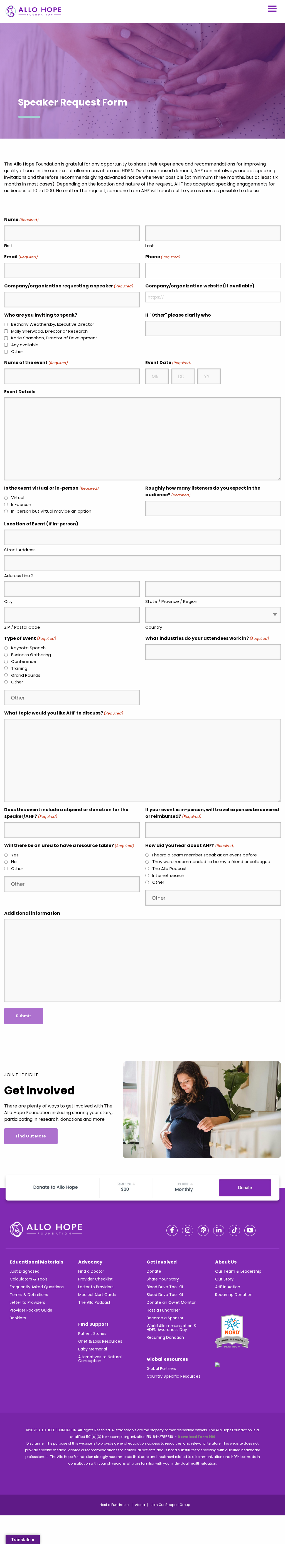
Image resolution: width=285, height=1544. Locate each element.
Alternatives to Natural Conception (100, 1359)
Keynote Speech (28, 648)
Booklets (18, 1318)
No (14, 861)
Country (153, 627)
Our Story (224, 1279)
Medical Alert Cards (97, 1295)
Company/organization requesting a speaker (68, 286)
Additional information (32, 913)
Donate (154, 1271)
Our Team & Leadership (238, 1271)
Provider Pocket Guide (31, 1310)
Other (17, 351)
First (8, 246)
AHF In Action (227, 1287)
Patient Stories (92, 1333)
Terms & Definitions (29, 1295)
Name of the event (36, 362)
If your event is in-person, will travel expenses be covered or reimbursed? (212, 812)
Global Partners (161, 1368)
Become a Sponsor (165, 1318)
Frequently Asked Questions (37, 1287)
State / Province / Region (171, 601)
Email (21, 257)
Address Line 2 (18, 575)
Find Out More (31, 1136)
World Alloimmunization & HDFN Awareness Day (172, 1328)
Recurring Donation (165, 1337)
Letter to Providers (27, 1302)
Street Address (20, 550)
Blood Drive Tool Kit (165, 1287)
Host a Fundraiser (163, 1310)
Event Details (19, 391)
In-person (21, 504)
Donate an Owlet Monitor (171, 1302)
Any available (24, 345)
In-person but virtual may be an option (51, 511)
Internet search (168, 875)
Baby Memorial (92, 1349)
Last (149, 246)
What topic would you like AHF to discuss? (63, 713)
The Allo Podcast (169, 868)
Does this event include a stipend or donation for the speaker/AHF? (66, 812)
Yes (15, 855)
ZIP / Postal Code (22, 627)
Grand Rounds (25, 675)
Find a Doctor (91, 1271)
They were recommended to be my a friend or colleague (211, 861)
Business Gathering (31, 655)
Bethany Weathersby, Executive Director (52, 324)
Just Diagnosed (25, 1271)
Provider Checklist (95, 1279)
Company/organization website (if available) (199, 286)
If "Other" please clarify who (178, 315)
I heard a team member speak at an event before (204, 855)
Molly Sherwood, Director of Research (49, 331)
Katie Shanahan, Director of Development (54, 338)
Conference (23, 661)
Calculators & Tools (29, 1279)
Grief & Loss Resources (100, 1341)
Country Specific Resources (173, 1376)
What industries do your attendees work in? (207, 638)
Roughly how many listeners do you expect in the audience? (202, 491)
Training (19, 668)
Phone (162, 257)
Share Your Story (163, 1279)
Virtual (17, 497)
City (8, 601)
